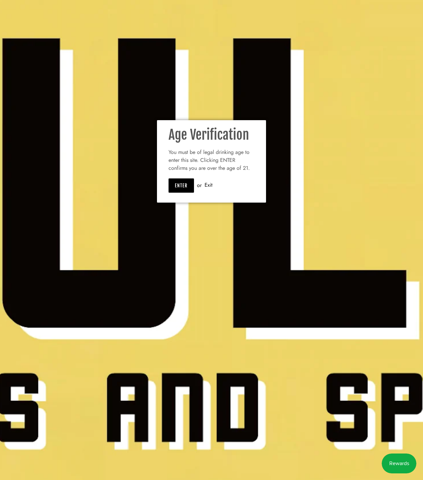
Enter (181, 185)
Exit (208, 185)
